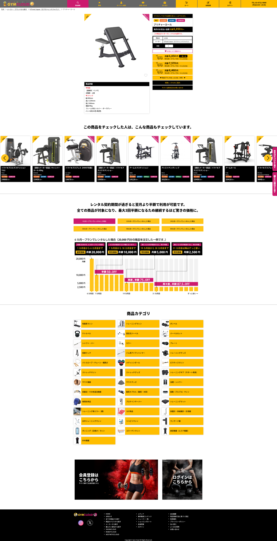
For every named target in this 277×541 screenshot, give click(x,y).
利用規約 (173, 519)
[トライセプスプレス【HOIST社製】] (79, 151)
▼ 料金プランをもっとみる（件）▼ (172, 78)
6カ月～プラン (94, 221)
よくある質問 (174, 527)
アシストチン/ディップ (170, 167)
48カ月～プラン (138, 229)
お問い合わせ (143, 5)
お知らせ (109, 516)
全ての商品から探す (112, 519)
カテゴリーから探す (274, 159)
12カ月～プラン (138, 221)
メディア (141, 514)
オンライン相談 (121, 5)
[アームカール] (240, 151)
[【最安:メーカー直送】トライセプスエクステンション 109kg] (111, 151)
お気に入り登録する (174, 51)
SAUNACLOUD (111, 529)
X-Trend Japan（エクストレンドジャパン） (177, 41)
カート (186, 3)
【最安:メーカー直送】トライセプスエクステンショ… (110, 169)
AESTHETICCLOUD (112, 534)
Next (268, 158)
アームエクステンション (139, 167)
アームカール (231, 167)
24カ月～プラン (182, 221)
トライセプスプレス (265, 167)
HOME (108, 514)
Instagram (81, 523)
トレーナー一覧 (143, 519)
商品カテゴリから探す (113, 521)
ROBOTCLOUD (111, 532)
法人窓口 (164, 5)
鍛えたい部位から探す (274, 184)
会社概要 (173, 514)
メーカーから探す (112, 524)
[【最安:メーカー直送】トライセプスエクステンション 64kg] (208, 151)
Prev (5, 158)
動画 (99, 5)
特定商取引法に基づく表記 (179, 516)
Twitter (90, 522)
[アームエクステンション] (144, 151)
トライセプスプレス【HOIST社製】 (79, 167)
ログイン (230, 5)
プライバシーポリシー (177, 521)
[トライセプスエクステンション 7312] (15, 151)
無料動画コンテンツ (145, 516)
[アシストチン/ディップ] (176, 151)
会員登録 (208, 5)
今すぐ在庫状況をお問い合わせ (172, 88)
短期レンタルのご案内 (172, 83)
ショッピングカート (145, 521)
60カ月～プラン (182, 229)
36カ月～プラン (94, 229)
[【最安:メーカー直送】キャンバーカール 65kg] (47, 151)
